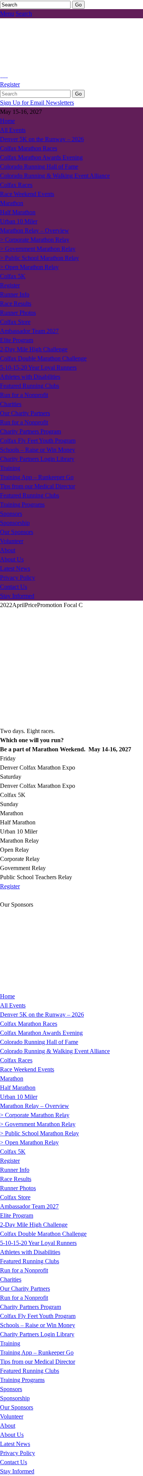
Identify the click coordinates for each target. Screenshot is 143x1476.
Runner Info (14, 294)
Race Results (15, 303)
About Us (12, 559)
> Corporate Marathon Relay (34, 239)
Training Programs (22, 504)
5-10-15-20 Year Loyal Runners (38, 367)
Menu (7, 13)
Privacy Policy (17, 577)
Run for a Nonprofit (24, 395)
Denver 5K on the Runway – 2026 (42, 139)
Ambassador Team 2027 (29, 331)
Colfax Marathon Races (28, 148)
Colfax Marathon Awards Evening (41, 157)
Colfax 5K (13, 276)
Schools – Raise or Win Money (37, 449)
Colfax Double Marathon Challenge (43, 358)
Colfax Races (16, 185)
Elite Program (16, 340)
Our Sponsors (16, 532)
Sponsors (11, 513)
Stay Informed (17, 596)
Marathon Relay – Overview (34, 230)
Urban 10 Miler (18, 221)
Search (24, 13)
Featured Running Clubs (29, 386)
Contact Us (13, 586)
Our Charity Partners (25, 413)
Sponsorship (15, 523)
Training (10, 468)
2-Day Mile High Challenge (33, 349)
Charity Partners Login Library (37, 459)
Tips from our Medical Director (37, 486)
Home (7, 121)
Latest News (15, 568)
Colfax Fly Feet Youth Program (38, 440)
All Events (13, 130)
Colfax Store (15, 322)
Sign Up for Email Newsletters (37, 102)
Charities (10, 404)
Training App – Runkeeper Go (37, 477)
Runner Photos (18, 312)
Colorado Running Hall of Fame (39, 166)
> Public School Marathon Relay (39, 258)
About (7, 550)
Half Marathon (17, 212)
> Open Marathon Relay (29, 267)
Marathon (11, 203)
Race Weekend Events (27, 194)
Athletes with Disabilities (30, 376)
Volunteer (11, 541)
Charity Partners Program (30, 431)
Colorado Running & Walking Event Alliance (55, 175)
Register (10, 84)
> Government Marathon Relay (38, 248)
